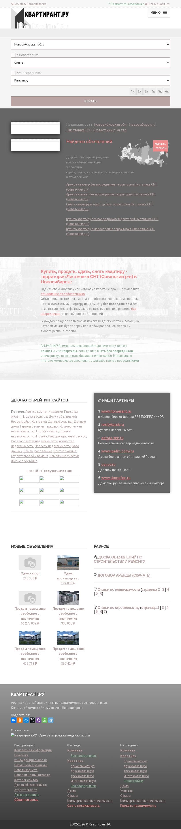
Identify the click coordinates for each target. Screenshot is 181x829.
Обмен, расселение (37, 451)
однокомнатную (82, 766)
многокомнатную (83, 781)
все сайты (34, 471)
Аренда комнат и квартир (44, 411)
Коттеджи (39, 421)
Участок (126, 791)
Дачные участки (60, 421)
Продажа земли (46, 431)
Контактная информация (33, 750)
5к (160, 91)
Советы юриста (26, 770)
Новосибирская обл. (110, 124)
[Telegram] (50, 720)
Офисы (72, 795)
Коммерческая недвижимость (90, 801)
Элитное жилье (64, 451)
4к (153, 91)
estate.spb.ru (112, 438)
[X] (32, 720)
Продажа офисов (34, 416)
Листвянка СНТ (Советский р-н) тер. (96, 130)
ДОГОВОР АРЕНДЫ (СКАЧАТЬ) (124, 575)
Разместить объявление (127, 4)
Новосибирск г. (142, 124)
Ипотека (41, 436)
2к (139, 91)
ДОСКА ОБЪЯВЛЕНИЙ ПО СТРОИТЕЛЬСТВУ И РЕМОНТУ (119, 559)
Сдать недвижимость (83, 805)
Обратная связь (26, 799)
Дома (71, 791)
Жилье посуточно (24, 461)
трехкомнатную (82, 776)
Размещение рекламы (30, 765)
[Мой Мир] (26, 720)
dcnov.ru (108, 464)
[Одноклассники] (20, 720)
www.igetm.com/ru (117, 451)
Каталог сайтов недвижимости (34, 441)
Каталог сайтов (26, 780)
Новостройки (20, 421)
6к (167, 91)
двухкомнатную (82, 771)
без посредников (29, 73)
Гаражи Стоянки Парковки (39, 426)
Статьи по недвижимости (119, 589)
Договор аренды (26, 795)
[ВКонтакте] (13, 720)
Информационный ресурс (67, 436)
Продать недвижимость (138, 805)
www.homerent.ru (116, 411)
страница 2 (151, 589)
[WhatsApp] (44, 720)
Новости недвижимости (53, 446)
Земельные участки (64, 456)
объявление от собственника (63, 294)
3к (146, 91)
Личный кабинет (158, 4)
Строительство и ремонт (29, 456)
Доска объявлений (63, 416)
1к (132, 91)
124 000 (68, 578)
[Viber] (38, 720)
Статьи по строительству (118, 608)
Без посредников (83, 755)
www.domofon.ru (115, 477)
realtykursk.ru (112, 424)
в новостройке (28, 55)
